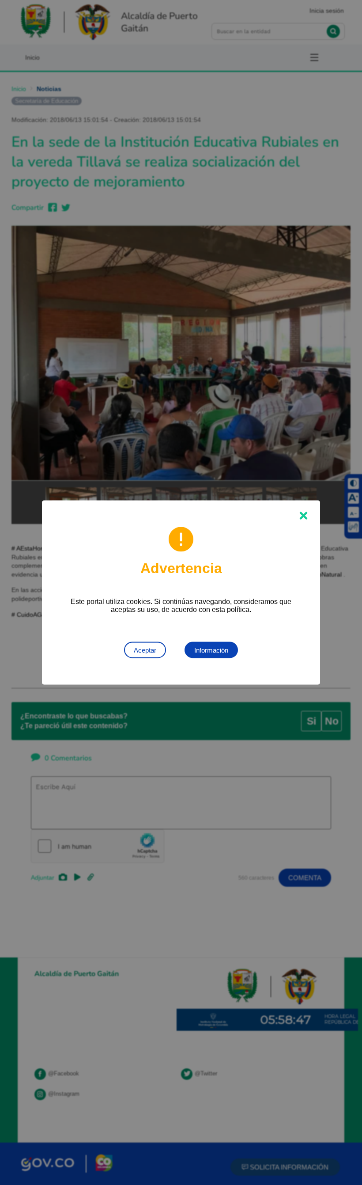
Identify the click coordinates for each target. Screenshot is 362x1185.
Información (211, 650)
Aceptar (145, 650)
